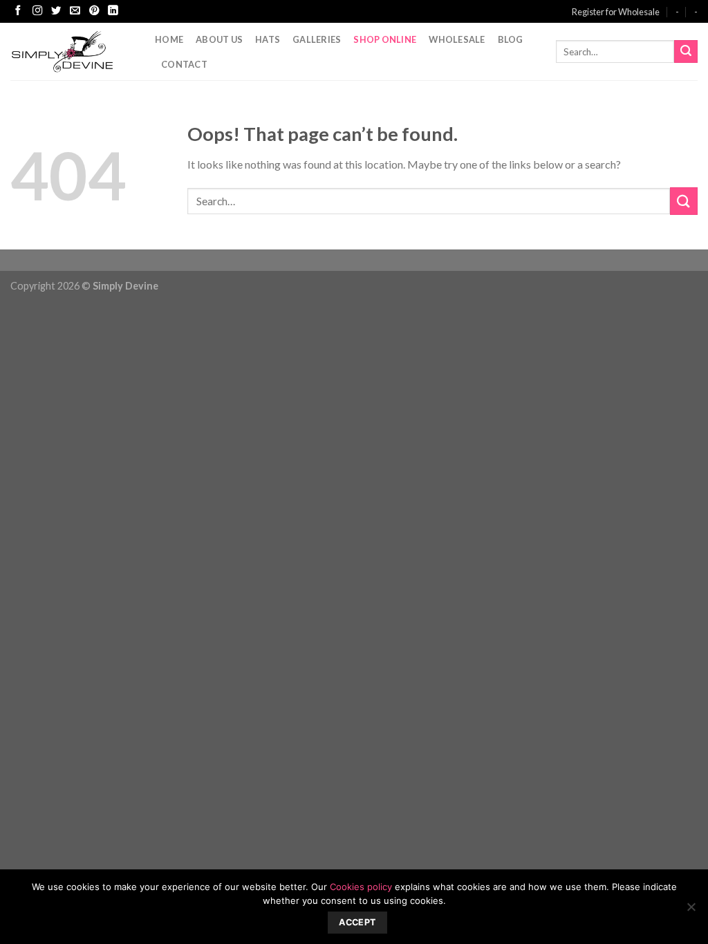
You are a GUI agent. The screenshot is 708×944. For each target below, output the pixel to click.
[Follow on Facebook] (18, 11)
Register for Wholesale (616, 11)
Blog (510, 39)
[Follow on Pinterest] (94, 11)
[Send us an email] (75, 11)
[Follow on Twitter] (56, 11)
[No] (691, 911)
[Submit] (686, 52)
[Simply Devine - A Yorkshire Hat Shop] (72, 51)
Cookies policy (361, 886)
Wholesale (457, 39)
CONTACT (184, 64)
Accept (357, 922)
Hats (267, 39)
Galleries (316, 39)
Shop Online (384, 39)
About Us (219, 39)
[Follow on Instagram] (37, 11)
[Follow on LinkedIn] (113, 11)
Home (169, 39)
